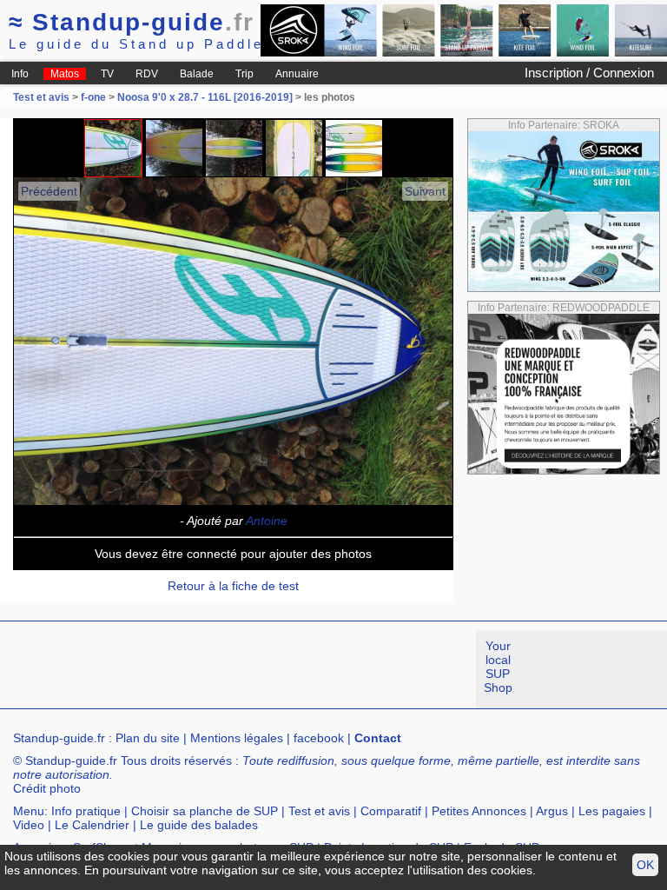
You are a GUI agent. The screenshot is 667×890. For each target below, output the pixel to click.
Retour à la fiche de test (233, 586)
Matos (64, 74)
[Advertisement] (316, 669)
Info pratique (86, 811)
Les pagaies (611, 811)
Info (20, 74)
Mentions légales (236, 738)
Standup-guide (131, 22)
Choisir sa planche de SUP (204, 811)
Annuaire (297, 74)
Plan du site (148, 738)
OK (645, 865)
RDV (146, 74)
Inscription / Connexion (589, 72)
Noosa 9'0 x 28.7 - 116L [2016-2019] (205, 97)
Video (28, 825)
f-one (93, 97)
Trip (244, 74)
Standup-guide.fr (59, 738)
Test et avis (42, 97)
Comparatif (390, 811)
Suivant (425, 191)
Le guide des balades (199, 825)
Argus (552, 811)
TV (107, 74)
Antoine (266, 521)
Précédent (49, 191)
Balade (197, 74)
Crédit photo (47, 788)
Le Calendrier (92, 825)
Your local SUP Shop (498, 666)
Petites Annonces (479, 811)
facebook (319, 738)
